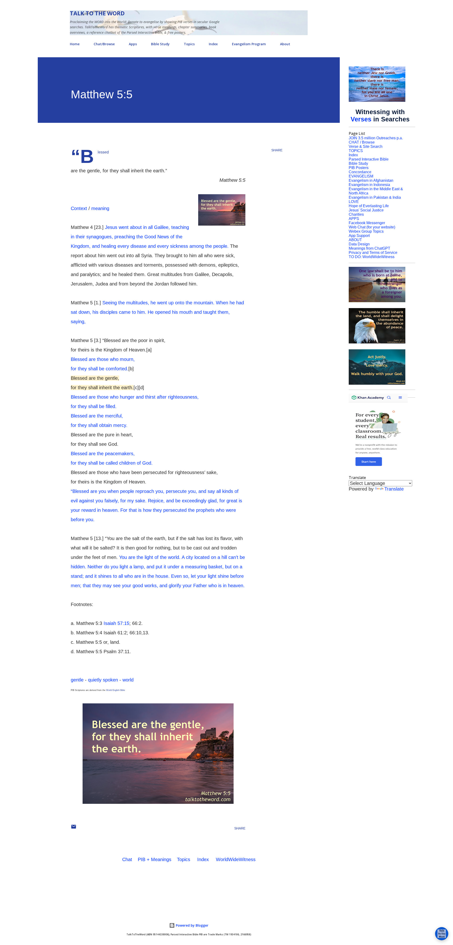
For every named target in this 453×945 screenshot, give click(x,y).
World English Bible (115, 690)
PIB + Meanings (154, 859)
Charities (356, 214)
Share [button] (276, 150)
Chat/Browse (104, 44)
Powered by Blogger (191, 925)
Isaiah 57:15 (116, 623)
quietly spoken (103, 679)
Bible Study (160, 44)
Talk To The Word (97, 13)
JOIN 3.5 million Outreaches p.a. (376, 138)
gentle (77, 679)
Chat (127, 859)
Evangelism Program (249, 44)
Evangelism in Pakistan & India (375, 197)
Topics (189, 44)
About (285, 44)
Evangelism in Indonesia (369, 185)
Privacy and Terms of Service (373, 253)
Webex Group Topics (366, 231)
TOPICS (356, 151)
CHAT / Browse (362, 142)
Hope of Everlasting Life (369, 206)
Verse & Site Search (365, 146)
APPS (354, 219)
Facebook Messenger (367, 223)
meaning (100, 208)
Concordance (360, 172)
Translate (394, 488)
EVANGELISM (361, 176)
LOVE (354, 202)
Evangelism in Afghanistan (371, 180)
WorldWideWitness (236, 859)
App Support (359, 236)
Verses (361, 119)
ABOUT (355, 240)
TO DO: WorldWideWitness (371, 257)
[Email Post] (73, 828)
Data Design (359, 244)
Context (79, 208)
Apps (133, 44)
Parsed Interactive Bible (369, 159)
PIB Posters (359, 168)
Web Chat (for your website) (372, 227)
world (128, 679)
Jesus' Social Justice (366, 210)
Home (75, 44)
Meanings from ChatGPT (369, 248)
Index (213, 44)
